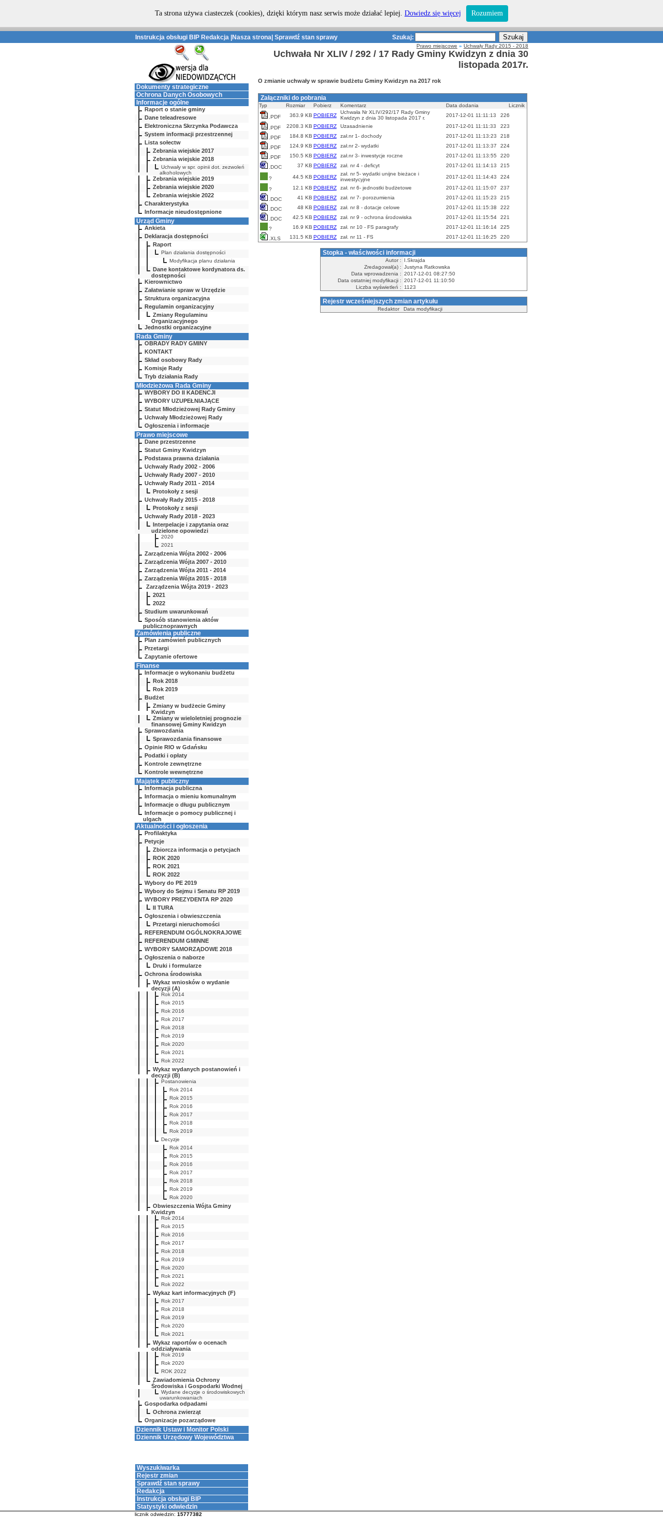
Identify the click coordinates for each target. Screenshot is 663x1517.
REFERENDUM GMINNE (177, 941)
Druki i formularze (177, 965)
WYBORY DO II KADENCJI (180, 392)
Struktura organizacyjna (177, 298)
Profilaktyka (161, 833)
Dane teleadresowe (170, 117)
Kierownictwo (163, 282)
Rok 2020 (172, 1044)
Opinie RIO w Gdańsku (176, 747)
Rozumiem (487, 13)
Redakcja (215, 37)
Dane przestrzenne (170, 442)
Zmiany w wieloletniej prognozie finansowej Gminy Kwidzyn (196, 721)
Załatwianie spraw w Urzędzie (185, 290)
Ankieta (155, 228)
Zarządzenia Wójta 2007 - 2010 (185, 562)
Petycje (154, 841)
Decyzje (170, 1139)
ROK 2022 (166, 874)
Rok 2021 (172, 1052)
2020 (167, 536)
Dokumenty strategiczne (172, 87)
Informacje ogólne (162, 102)
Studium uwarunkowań (176, 611)
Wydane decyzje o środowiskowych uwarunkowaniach (202, 1395)
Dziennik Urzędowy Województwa (185, 1437)
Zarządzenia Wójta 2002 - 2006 (185, 553)
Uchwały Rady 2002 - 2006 (180, 466)
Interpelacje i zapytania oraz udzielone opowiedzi (190, 527)
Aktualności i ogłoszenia (172, 826)
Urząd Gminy (155, 221)
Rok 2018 (165, 681)
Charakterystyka (167, 203)
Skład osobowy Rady (173, 360)
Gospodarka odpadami (176, 1404)
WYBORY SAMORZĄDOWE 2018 (188, 949)
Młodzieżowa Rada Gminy (173, 385)
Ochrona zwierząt (177, 1412)
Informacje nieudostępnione (183, 212)
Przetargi (157, 648)
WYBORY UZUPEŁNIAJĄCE (182, 401)
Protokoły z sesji (175, 491)
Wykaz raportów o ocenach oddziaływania (189, 1345)
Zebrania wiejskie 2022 (183, 195)
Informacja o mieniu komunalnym (190, 796)
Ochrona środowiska (173, 974)
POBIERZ (325, 115)
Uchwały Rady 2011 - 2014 (179, 483)
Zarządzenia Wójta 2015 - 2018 (185, 578)
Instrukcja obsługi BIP (167, 37)
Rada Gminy (154, 336)
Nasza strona (251, 37)
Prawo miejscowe (162, 435)
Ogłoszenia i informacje (177, 425)
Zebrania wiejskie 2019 (183, 179)
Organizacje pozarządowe (180, 1420)
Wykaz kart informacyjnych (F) (194, 1293)
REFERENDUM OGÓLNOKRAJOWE (193, 932)
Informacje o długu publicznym (187, 804)
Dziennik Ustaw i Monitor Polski (182, 1429)
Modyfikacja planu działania (202, 261)
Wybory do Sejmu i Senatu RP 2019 (192, 891)
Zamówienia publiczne (168, 633)
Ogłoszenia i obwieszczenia (183, 916)
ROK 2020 (166, 858)
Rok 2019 (165, 689)
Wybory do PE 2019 (171, 883)
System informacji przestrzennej (189, 134)
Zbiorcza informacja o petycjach (196, 850)
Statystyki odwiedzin (167, 1506)
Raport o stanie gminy (175, 109)
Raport (162, 244)
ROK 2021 (166, 866)
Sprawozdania (164, 730)
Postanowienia (178, 1081)
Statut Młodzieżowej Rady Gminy (190, 409)
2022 (159, 603)
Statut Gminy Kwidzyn (175, 450)
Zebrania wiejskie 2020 (183, 187)
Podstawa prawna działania (182, 458)
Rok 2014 (172, 994)
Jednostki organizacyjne (178, 327)
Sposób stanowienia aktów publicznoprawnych (181, 623)
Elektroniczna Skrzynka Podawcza (191, 126)
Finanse (148, 665)
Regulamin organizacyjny (179, 306)
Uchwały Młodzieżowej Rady (183, 417)
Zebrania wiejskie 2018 (183, 159)
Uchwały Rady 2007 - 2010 (180, 475)
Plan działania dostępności (193, 252)
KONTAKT (158, 351)
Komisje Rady (163, 368)
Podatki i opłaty (166, 755)
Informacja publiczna (173, 788)
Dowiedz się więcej (433, 13)
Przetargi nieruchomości (186, 924)
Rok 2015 (172, 1002)
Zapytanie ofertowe (171, 656)
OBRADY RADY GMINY (176, 343)
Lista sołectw (163, 142)
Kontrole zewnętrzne (173, 764)
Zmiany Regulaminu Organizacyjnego (179, 318)
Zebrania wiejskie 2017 (183, 151)
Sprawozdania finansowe (187, 739)
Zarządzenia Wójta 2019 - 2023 (186, 587)
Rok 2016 (172, 1011)
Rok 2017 (172, 1019)
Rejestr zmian (157, 1475)
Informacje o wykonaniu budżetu (190, 672)
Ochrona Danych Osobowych (179, 94)
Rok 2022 (172, 1060)
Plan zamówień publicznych (183, 640)
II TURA (163, 908)
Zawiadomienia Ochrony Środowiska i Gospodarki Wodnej (196, 1383)
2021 (167, 545)
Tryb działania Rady (171, 376)
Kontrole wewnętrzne (174, 772)
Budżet (154, 697)
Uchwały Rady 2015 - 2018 (180, 500)
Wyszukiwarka (158, 1467)
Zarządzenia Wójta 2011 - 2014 (185, 570)
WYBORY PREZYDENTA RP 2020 (189, 899)
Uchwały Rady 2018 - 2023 (180, 516)
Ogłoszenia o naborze (175, 957)
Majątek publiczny (162, 781)
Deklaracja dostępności (176, 236)
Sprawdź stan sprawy (306, 37)
